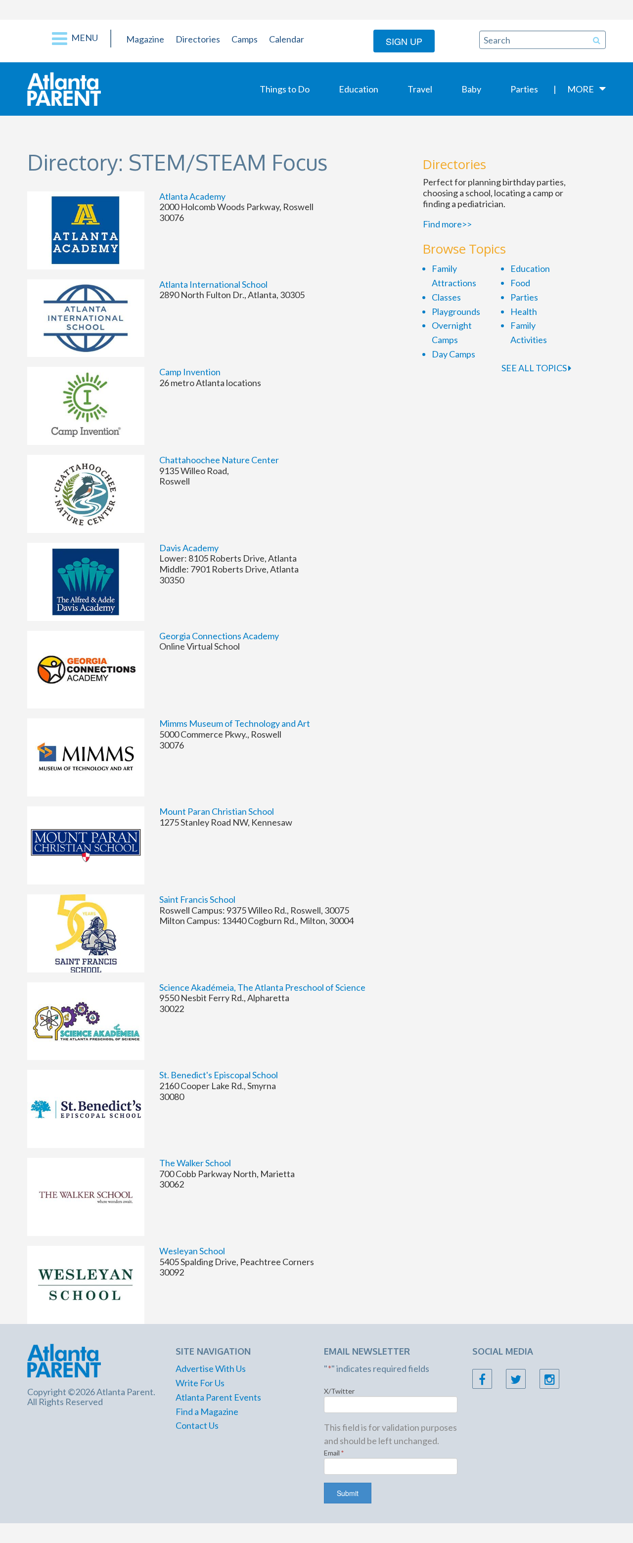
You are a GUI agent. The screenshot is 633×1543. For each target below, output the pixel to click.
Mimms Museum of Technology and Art (234, 723)
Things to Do (285, 89)
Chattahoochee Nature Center (219, 459)
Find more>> (447, 224)
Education (358, 89)
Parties (524, 89)
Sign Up (404, 41)
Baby (471, 89)
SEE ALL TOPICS (534, 367)
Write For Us (200, 1382)
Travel (419, 89)
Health (523, 311)
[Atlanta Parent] (64, 88)
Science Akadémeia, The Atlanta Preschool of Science (262, 987)
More (580, 89)
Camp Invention (190, 371)
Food (520, 282)
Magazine (145, 39)
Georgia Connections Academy (219, 635)
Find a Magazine (207, 1411)
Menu (84, 37)
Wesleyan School (192, 1250)
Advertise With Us (211, 1368)
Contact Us (197, 1425)
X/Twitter (339, 1391)
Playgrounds (456, 311)
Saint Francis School (197, 899)
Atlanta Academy (192, 196)
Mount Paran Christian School (216, 811)
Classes (446, 297)
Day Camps (453, 354)
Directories (198, 39)
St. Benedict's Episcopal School (218, 1074)
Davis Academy (189, 547)
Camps (244, 39)
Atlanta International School (213, 284)
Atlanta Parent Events (218, 1397)
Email (334, 1453)
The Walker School (195, 1162)
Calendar (286, 39)
